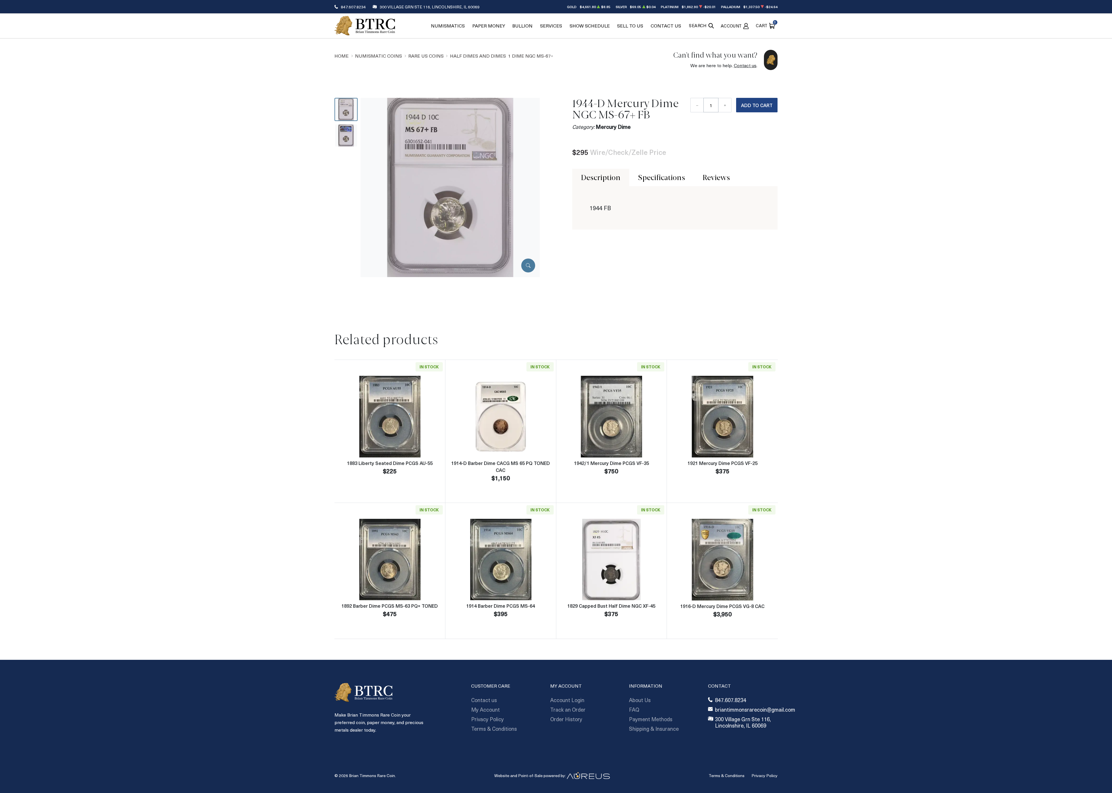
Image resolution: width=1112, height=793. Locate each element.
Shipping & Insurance (654, 728)
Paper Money (488, 26)
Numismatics (448, 26)
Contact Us (666, 26)
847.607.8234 (353, 7)
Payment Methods (650, 719)
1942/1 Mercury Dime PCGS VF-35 (611, 463)
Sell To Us (630, 26)
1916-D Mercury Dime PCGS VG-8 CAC (722, 606)
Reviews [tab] (716, 177)
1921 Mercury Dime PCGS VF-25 (722, 463)
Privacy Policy (487, 719)
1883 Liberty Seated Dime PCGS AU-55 (390, 463)
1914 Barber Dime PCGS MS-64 (500, 605)
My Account (485, 709)
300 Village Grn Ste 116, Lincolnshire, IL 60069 (430, 7)
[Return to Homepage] (364, 25)
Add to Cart (757, 105)
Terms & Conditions (494, 728)
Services (551, 26)
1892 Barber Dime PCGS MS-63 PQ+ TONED (389, 605)
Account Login (567, 700)
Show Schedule (590, 26)
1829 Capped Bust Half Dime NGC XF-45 (611, 605)
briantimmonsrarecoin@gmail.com (755, 709)
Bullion (522, 26)
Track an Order (568, 709)
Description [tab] (601, 177)
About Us (640, 700)
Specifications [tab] (661, 177)
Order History (566, 719)
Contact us (745, 65)
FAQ (634, 709)
